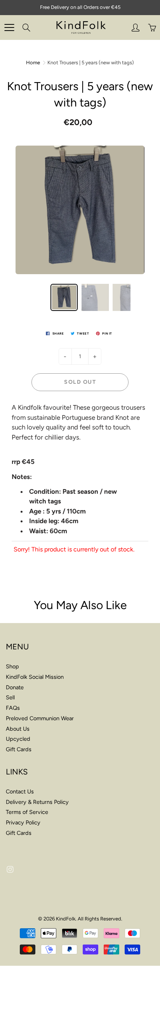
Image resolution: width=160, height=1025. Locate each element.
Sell (10, 697)
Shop (12, 666)
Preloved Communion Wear (40, 718)
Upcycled (18, 738)
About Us (18, 728)
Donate (15, 687)
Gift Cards (18, 749)
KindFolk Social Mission (35, 676)
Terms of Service (27, 812)
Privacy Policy (23, 822)
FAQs (13, 707)
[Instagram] (10, 869)
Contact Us (20, 791)
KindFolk (65, 919)
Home (33, 62)
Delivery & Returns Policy (37, 801)
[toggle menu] (9, 27)
